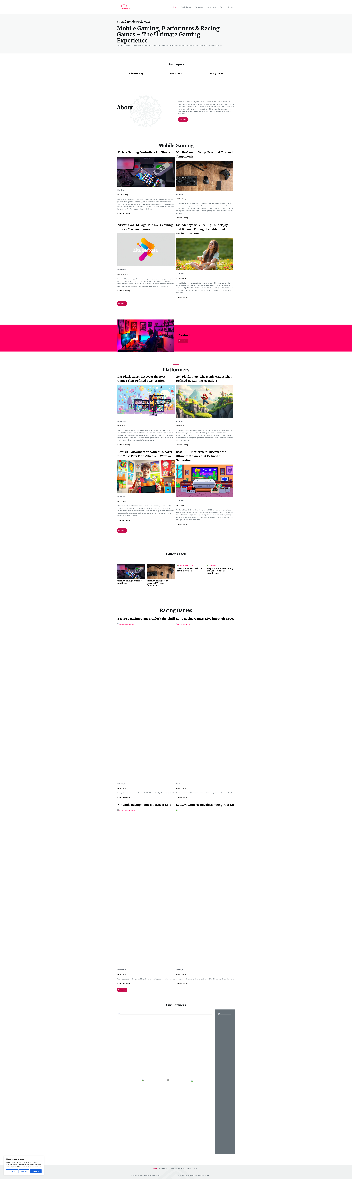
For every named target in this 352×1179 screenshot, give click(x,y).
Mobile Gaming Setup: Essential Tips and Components (204, 154)
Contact (230, 7)
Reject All (24, 1171)
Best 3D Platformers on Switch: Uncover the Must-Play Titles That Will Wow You (144, 454)
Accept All (36, 1171)
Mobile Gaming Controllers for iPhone (143, 152)
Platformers (199, 7)
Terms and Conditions (178, 1168)
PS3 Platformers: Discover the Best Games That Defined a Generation (141, 378)
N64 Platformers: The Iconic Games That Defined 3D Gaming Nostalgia (204, 378)
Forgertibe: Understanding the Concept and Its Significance (220, 571)
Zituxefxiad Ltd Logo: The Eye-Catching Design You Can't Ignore (145, 227)
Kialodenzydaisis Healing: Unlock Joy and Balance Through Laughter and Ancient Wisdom (202, 229)
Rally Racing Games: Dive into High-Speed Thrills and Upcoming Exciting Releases (233, 618)
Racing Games (211, 7)
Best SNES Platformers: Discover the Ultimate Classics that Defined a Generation (201, 456)
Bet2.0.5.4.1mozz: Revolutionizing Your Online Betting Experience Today (226, 804)
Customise (12, 1171)
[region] (24, 1165)
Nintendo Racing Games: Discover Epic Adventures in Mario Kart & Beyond (169, 804)
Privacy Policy (163, 1168)
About (222, 7)
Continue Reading (123, 213)
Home (175, 7)
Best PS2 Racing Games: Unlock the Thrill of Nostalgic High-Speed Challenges (171, 618)
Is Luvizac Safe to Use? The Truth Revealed (189, 570)
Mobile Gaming (186, 7)
